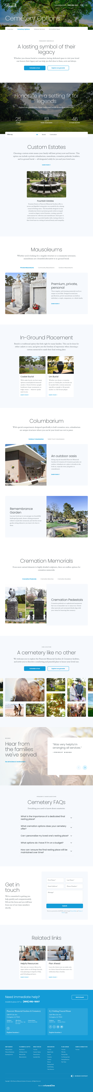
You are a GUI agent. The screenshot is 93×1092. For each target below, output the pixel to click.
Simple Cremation (81, 1047)
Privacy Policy (73, 911)
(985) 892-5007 (73, 5)
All (37, 134)
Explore (12, 1032)
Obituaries (9, 1047)
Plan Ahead (65, 1047)
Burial (44, 134)
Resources (51, 1047)
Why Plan (63, 1052)
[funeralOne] (50, 1085)
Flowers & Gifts (24, 1047)
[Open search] (81, 5)
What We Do (37, 1047)
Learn (46, 165)
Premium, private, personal (64, 286)
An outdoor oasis (64, 456)
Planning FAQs (64, 1054)
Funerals (49, 1054)
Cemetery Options (37, 1052)
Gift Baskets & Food (23, 1052)
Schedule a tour (35, 68)
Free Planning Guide (65, 1057)
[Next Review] (85, 767)
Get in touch (80, 997)
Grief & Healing (50, 1067)
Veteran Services (36, 1054)
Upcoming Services (9, 1054)
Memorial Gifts (22, 1054)
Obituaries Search (8, 1049)
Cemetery (49, 1059)
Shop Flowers (22, 1049)
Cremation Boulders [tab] (64, 579)
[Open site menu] (86, 5)
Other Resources (50, 1069)
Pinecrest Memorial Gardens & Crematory (24, 1011)
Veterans (49, 1062)
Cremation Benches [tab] (47, 579)
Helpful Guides (50, 1052)
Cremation (53, 134)
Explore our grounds (58, 68)
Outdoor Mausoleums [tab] (66, 268)
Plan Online (63, 1062)
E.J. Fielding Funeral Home (60, 1011)
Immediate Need (36, 1057)
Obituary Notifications (9, 1052)
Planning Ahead (50, 1064)
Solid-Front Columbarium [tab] (56, 439)
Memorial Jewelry (22, 1057)
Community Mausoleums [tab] (46, 268)
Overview (35, 1049)
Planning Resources (65, 1059)
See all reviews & (15, 762)
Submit (64, 906)
